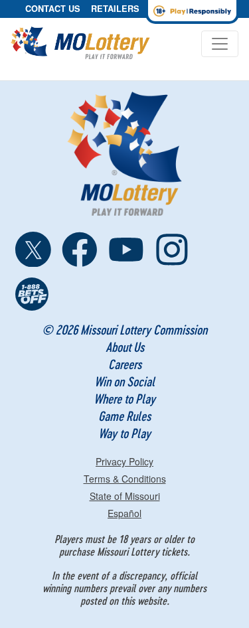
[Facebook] (79, 249)
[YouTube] (126, 249)
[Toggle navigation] (219, 44)
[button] (53, 9)
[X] (33, 249)
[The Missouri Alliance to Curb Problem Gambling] (33, 295)
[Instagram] (172, 249)
